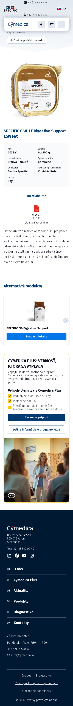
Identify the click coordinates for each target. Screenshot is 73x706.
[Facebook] (17, 555)
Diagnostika (20, 612)
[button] (66, 320)
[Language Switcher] (64, 8)
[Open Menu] (61, 24)
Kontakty (18, 623)
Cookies (26, 675)
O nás (15, 569)
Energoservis (43, 675)
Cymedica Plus (22, 580)
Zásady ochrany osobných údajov (36, 683)
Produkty (17, 601)
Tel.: (20, 649)
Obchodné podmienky (36, 691)
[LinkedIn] (9, 555)
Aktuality (17, 590)
